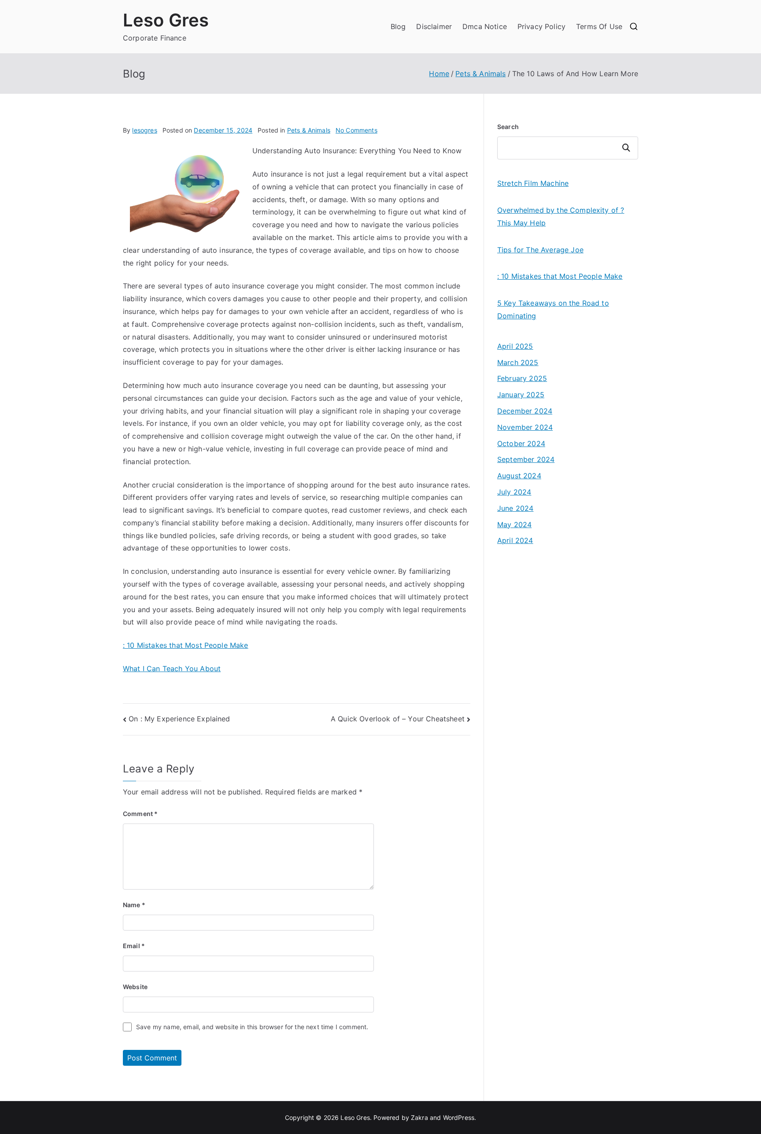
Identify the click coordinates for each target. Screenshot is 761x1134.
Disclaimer (434, 26)
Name (134, 905)
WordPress (458, 1117)
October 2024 (521, 443)
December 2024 (524, 410)
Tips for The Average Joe (540, 249)
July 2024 (514, 492)
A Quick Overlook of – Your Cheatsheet (398, 718)
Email (134, 945)
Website (135, 986)
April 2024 (515, 540)
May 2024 (514, 524)
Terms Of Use (599, 26)
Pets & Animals (308, 130)
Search (508, 126)
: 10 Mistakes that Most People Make (185, 645)
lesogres (144, 130)
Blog (398, 26)
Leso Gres (166, 20)
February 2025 (522, 378)
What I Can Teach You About (172, 668)
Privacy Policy (541, 26)
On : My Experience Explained (179, 718)
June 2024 (515, 508)
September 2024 (525, 459)
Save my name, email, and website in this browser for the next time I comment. (252, 1027)
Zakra (419, 1117)
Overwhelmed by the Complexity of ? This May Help (560, 216)
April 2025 (515, 346)
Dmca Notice (484, 26)
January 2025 (520, 394)
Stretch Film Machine (533, 183)
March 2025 (518, 362)
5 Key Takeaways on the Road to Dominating (553, 309)
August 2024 (519, 475)
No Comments (356, 130)
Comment (140, 813)
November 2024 (525, 427)
